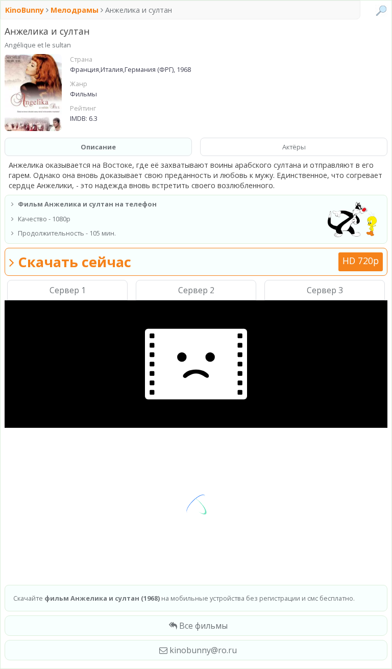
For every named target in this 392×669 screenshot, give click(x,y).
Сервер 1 (68, 290)
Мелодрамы (75, 10)
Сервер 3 (325, 290)
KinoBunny (25, 10)
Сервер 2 (196, 290)
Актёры (294, 146)
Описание (98, 146)
